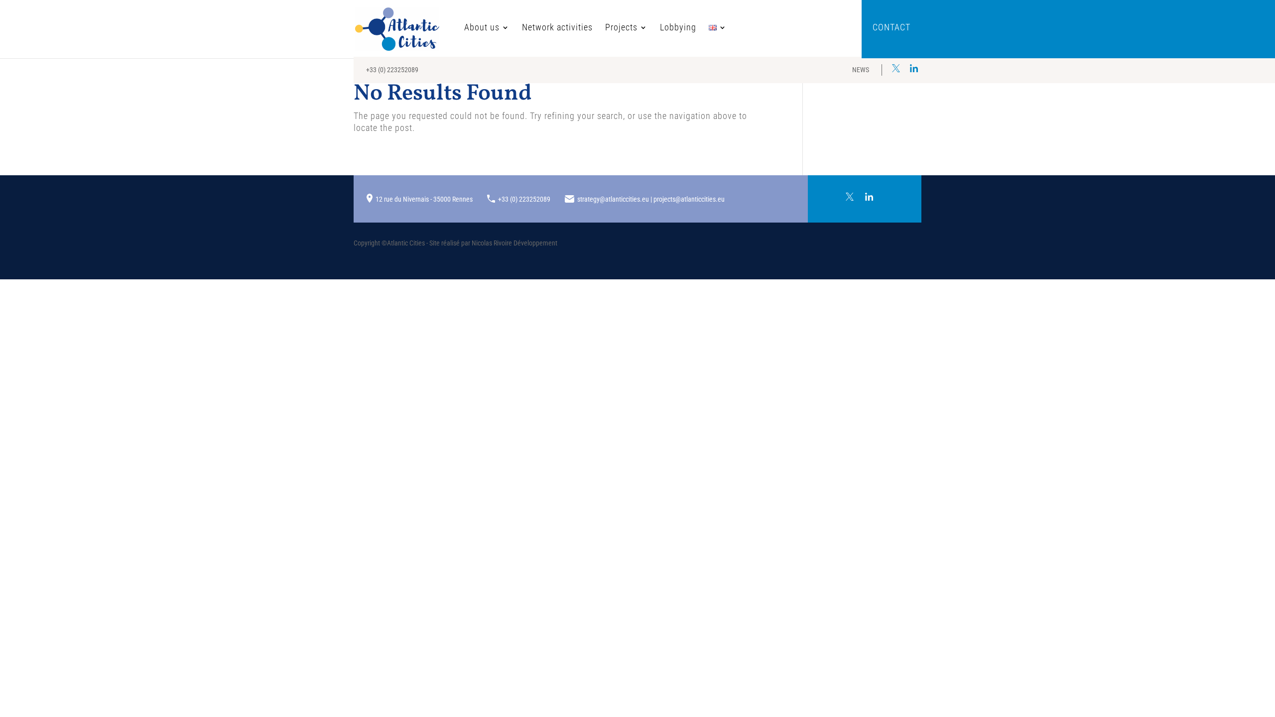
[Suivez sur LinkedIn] (914, 68)
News (860, 70)
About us (482, 28)
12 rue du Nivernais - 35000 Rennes (424, 199)
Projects (621, 28)
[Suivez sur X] (896, 68)
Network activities (557, 28)
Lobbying (678, 28)
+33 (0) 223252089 (392, 70)
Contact (891, 28)
